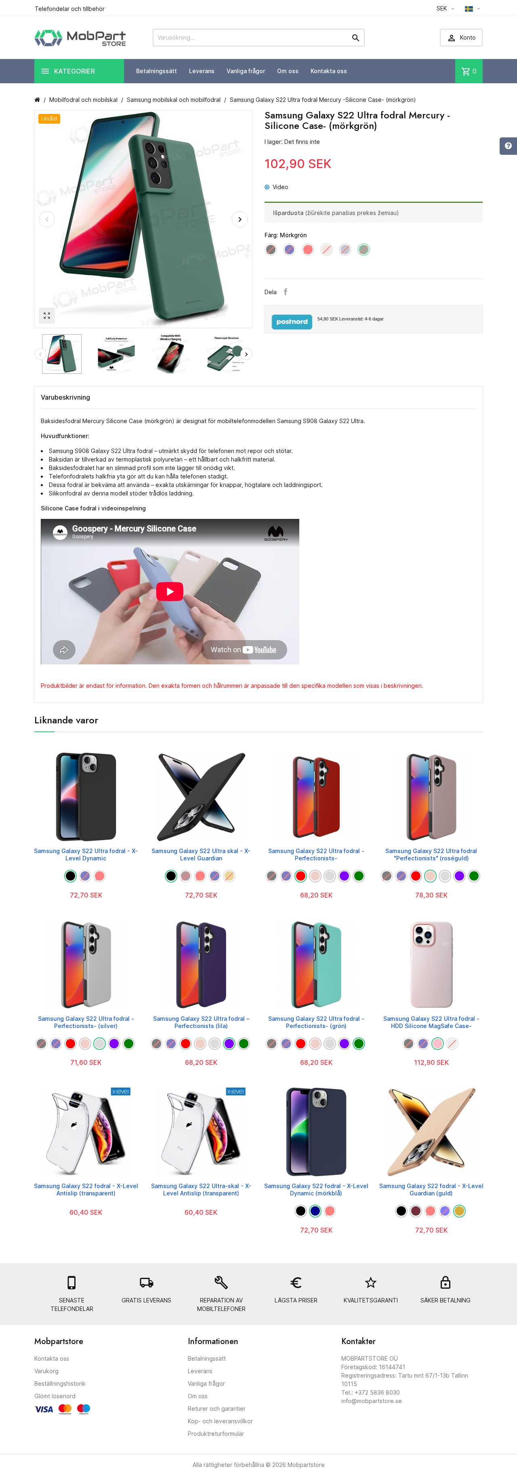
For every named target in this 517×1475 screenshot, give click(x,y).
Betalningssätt (156, 70)
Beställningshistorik (60, 1383)
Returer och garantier (217, 1408)
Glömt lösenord (55, 1396)
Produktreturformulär (216, 1433)
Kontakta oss (329, 70)
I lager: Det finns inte (292, 141)
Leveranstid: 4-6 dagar (350, 318)
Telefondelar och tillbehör (70, 8)
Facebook (285, 292)
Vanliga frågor (246, 70)
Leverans (201, 70)
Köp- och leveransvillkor (220, 1421)
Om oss (287, 70)
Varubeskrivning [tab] (65, 397)
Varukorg (46, 1371)
